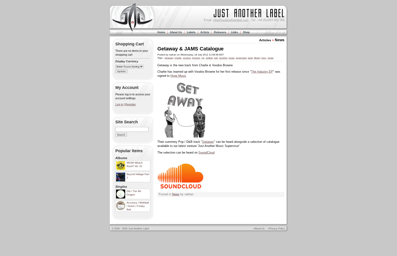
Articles (265, 40)
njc (202, 58)
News (279, 40)
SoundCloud (206, 152)
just (216, 58)
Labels (191, 32)
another (223, 58)
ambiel (209, 58)
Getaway (208, 141)
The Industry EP (262, 71)
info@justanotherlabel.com (231, 20)
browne (196, 58)
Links (234, 32)
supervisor (241, 58)
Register (130, 104)
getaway (168, 58)
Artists (204, 32)
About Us (176, 32)
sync (263, 58)
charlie (178, 58)
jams (250, 58)
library (257, 58)
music (232, 58)
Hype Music (178, 75)
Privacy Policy (277, 228)
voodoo (187, 58)
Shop (246, 32)
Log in (119, 104)
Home (161, 32)
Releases (220, 32)
